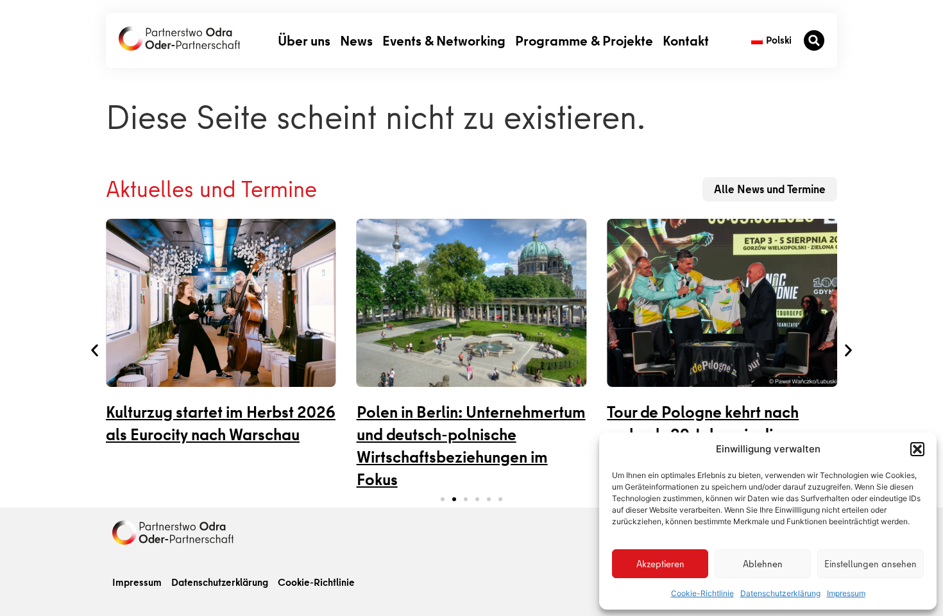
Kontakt (686, 40)
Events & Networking (443, 40)
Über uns (304, 40)
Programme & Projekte (584, 40)
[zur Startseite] (179, 38)
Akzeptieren (660, 564)
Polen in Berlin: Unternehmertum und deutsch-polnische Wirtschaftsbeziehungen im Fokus (471, 446)
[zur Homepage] (173, 532)
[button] (917, 449)
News (356, 40)
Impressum (846, 593)
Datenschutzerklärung (780, 593)
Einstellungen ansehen (870, 564)
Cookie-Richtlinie (702, 593)
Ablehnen (763, 564)
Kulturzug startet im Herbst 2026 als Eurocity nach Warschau (221, 423)
